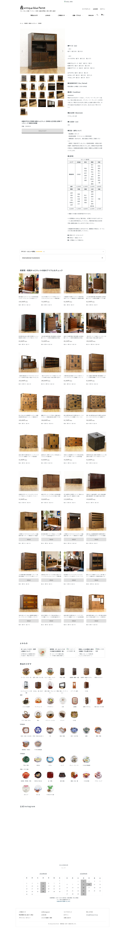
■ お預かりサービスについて (75, 235)
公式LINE (43, 915)
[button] (62, 258)
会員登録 (95, 9)
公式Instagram (45, 912)
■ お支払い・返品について (75, 237)
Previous (22, 51)
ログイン (102, 9)
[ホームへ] (32, 6)
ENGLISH (91, 15)
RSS (87, 912)
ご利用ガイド (61, 15)
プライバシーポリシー (25, 918)
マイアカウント (86, 9)
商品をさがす (34, 15)
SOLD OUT (42, 131)
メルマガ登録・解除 (46, 918)
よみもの (47, 15)
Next (62, 51)
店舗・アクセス (77, 15)
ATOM (91, 912)
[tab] (24, 78)
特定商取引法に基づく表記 (26, 915)
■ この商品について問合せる (75, 240)
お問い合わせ (67, 918)
